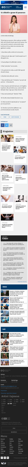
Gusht (14, 405)
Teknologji (20, 451)
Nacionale (20, 441)
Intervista (11, 451)
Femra (2, 453)
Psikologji (3, 451)
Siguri (10, 445)
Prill (2, 408)
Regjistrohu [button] (14, 432)
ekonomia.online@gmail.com (9, 386)
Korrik (14, 403)
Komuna (3, 445)
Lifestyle (3, 443)
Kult (10, 443)
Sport (2, 441)
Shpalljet (11, 453)
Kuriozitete (3, 447)
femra (5, 117)
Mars (2, 407)
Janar (2, 403)
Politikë (11, 439)
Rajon (2, 449)
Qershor (3, 412)
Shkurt (3, 405)
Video (19, 439)
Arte (19, 443)
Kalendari (20, 445)
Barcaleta (20, 449)
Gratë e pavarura (15, 117)
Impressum (4, 390)
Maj (2, 410)
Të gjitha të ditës (22, 281)
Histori (11, 449)
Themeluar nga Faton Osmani (9, 393)
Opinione (11, 441)
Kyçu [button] (14, 428)
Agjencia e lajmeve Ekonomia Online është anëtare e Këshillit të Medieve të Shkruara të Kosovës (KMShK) (17, 463)
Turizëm (11, 447)
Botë (19, 447)
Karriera (20, 453)
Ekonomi (3, 439)
